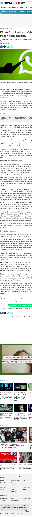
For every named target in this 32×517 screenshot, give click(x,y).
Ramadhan (14, 491)
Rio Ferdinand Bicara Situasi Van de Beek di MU (20, 119)
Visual (12, 489)
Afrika (28, 11)
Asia (12, 28)
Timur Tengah (4, 11)
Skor (24, 480)
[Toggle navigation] (1, 3)
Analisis (13, 485)
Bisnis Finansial (26, 487)
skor (21, 7)
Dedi (12, 316)
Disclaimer (2, 500)
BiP (10, 146)
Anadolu (2, 316)
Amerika (16, 11)
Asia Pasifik (22, 11)
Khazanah (2, 482)
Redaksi (13, 498)
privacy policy (18, 316)
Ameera (2, 480)
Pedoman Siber (26, 498)
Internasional (7, 28)
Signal (25, 316)
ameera (3, 7)
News (1, 485)
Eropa (11, 11)
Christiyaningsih (6, 43)
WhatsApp (3, 91)
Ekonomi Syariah (13, 7)
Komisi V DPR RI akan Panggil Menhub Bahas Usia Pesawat (6, 119)
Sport (24, 485)
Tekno (12, 487)
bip (7, 316)
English (24, 489)
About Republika (4, 498)
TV (0, 491)
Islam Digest (26, 482)
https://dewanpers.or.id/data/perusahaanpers (12, 509)
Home (1, 28)
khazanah (28, 7)
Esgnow (2, 489)
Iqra (12, 482)
